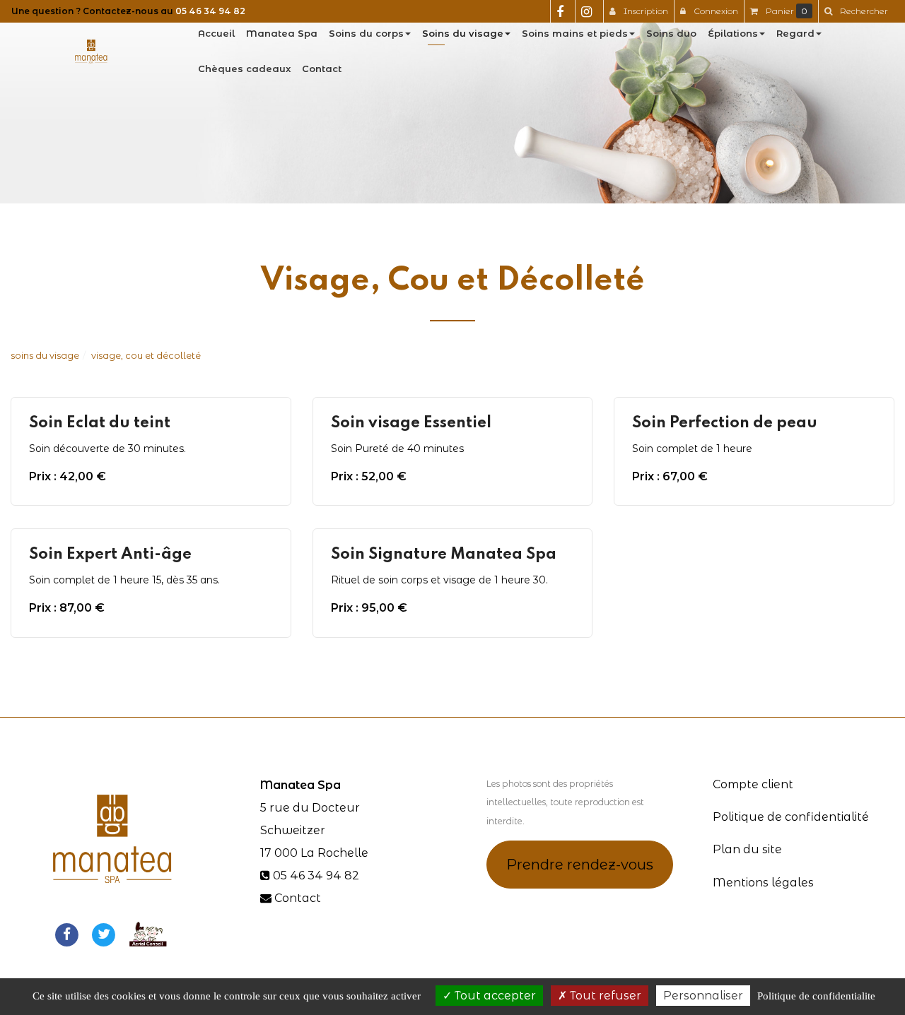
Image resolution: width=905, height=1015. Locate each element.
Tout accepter (494, 995)
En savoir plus (152, 473)
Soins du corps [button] (366, 33)
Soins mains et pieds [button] (575, 33)
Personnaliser (703, 995)
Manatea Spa (281, 33)
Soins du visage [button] (462, 33)
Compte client (753, 784)
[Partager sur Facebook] (66, 933)
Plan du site (747, 849)
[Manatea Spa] (91, 51)
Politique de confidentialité (791, 817)
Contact (321, 68)
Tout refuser (604, 995)
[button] (856, 11)
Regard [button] (795, 33)
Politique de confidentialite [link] (816, 996)
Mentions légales (763, 882)
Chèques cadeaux (244, 68)
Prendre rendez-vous (579, 864)
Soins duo (671, 33)
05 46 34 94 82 (210, 11)
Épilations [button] (733, 33)
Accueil (216, 33)
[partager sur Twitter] (103, 933)
